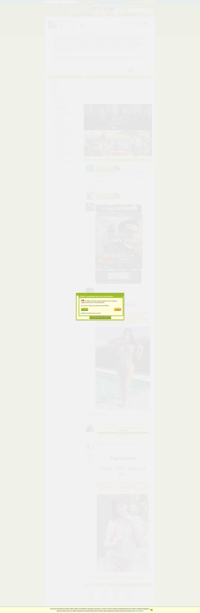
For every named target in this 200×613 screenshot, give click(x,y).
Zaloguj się (84, 313)
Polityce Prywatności (137, 611)
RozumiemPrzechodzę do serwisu (100, 316)
